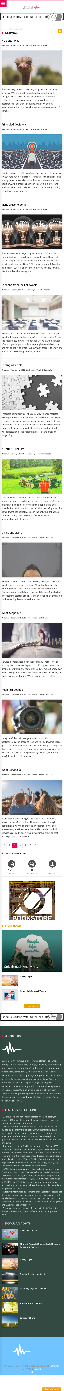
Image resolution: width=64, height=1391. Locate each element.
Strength (55, 1366)
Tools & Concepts (40, 45)
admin (6, 45)
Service (29, 45)
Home (4, 29)
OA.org (38, 1369)
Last (42, 845)
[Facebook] (32, 1372)
